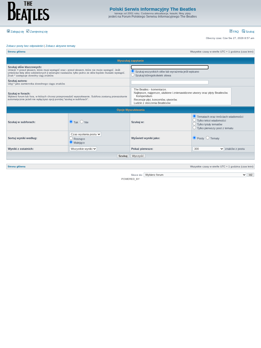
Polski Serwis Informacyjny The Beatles (153, 9)
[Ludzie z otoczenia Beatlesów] (181, 103)
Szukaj (249, 31)
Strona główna (16, 51)
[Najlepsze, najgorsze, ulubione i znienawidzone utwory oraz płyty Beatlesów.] (181, 93)
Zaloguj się (17, 31)
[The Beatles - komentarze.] (181, 89)
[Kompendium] (181, 96)
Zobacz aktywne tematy (60, 45)
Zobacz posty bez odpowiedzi (24, 45)
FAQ (235, 31)
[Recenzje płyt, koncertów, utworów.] (181, 99)
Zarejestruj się (38, 31)
